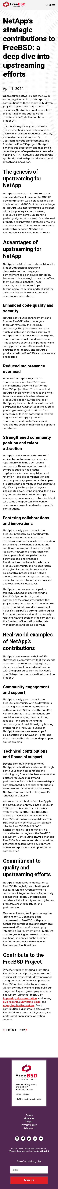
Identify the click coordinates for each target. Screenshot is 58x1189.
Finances (29, 1118)
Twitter (29, 1139)
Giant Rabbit (42, 1151)
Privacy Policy (29, 1125)
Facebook (23, 1139)
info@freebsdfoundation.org (28, 1099)
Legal (29, 1121)
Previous (10, 1029)
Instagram (17, 1139)
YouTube (41, 1139)
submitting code (30, 1001)
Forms (29, 1115)
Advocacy (29, 1128)
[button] (50, 5)
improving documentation (20, 998)
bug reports (10, 1001)
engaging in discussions (18, 1005)
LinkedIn (35, 1139)
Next (22, 1029)
